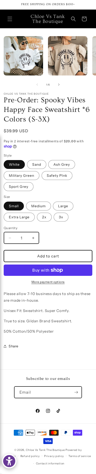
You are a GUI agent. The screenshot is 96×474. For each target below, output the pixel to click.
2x (44, 217)
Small (14, 206)
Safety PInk (57, 175)
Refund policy (30, 456)
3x (61, 217)
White (14, 164)
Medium (38, 206)
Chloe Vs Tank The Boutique (45, 450)
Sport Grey (18, 186)
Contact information (50, 463)
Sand (36, 164)
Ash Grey (61, 164)
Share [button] (13, 346)
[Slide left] (37, 84)
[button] (9, 19)
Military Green (21, 175)
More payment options (48, 282)
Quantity (10, 228)
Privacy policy (54, 456)
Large (63, 206)
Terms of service (79, 456)
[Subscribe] (76, 392)
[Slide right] (58, 84)
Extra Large (19, 217)
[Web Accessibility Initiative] (9, 461)
